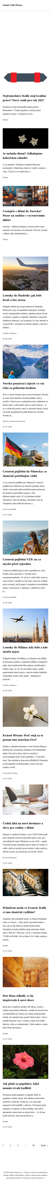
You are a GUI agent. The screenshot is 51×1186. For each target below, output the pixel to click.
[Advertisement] (25, 37)
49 (33, 1145)
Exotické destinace (10, 858)
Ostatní (5, 120)
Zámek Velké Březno (12, 5)
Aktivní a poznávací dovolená (14, 421)
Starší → (44, 1145)
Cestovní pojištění (9, 509)
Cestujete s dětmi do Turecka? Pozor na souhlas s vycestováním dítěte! (24, 216)
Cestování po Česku (10, 773)
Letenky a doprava (9, 333)
